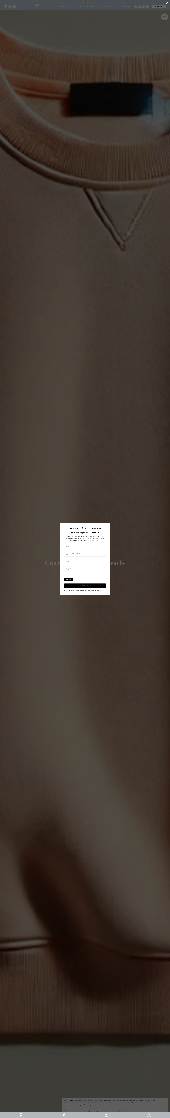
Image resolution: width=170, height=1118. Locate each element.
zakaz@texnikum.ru (94, 540)
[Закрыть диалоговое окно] (167, 3)
